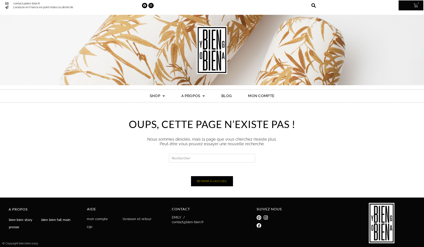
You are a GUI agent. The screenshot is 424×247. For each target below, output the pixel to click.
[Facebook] (144, 5)
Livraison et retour (137, 219)
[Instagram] (151, 5)
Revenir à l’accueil (212, 181)
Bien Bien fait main (56, 220)
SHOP (155, 96)
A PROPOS (190, 96)
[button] (313, 5)
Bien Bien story (20, 220)
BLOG (226, 96)
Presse (14, 227)
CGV (90, 227)
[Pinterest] (259, 217)
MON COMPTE (261, 96)
